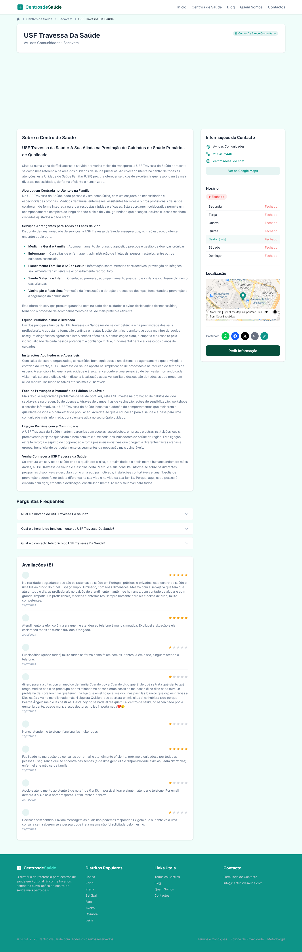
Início (181, 7)
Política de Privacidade (247, 939)
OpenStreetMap (225, 316)
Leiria (89, 920)
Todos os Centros (167, 877)
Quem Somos (251, 7)
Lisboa (90, 877)
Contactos (276, 7)
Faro (89, 901)
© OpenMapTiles (252, 312)
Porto (89, 883)
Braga (90, 889)
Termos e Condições (212, 939)
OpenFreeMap (232, 312)
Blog (231, 7)
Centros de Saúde (207, 7)
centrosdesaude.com (228, 161)
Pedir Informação (243, 350)
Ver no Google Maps (243, 171)
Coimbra (92, 914)
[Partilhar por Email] (255, 336)
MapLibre (216, 312)
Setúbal (91, 895)
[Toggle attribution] (275, 312)
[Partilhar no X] (245, 336)
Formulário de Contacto (240, 877)
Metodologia (276, 939)
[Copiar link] (264, 336)
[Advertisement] (151, 91)
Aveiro (90, 908)
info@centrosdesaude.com (243, 883)
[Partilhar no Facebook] (235, 336)
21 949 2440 (222, 154)
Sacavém (65, 19)
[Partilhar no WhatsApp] (225, 336)
